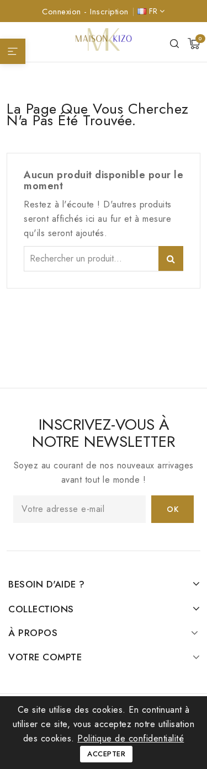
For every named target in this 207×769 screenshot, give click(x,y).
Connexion (63, 12)
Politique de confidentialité (130, 738)
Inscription (109, 12)
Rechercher (170, 258)
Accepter (106, 754)
